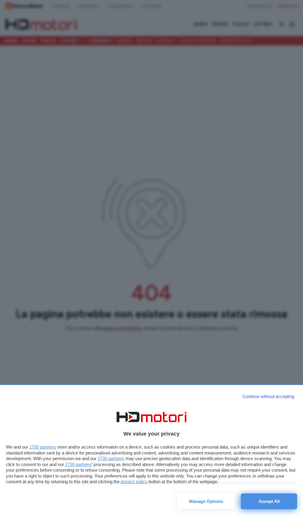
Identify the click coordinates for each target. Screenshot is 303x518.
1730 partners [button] (42, 446)
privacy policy (134, 481)
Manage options (206, 501)
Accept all (269, 501)
